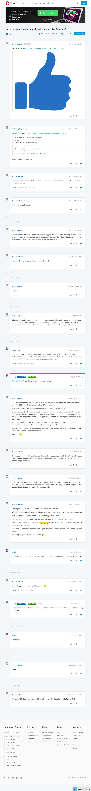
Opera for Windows (13, 736)
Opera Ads (31, 742)
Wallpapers (31, 739)
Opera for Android (12, 756)
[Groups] (44, 3)
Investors (76, 742)
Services (31, 727)
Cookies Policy (62, 739)
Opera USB (10, 748)
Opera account (32, 735)
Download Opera (49, 13)
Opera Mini (10, 759)
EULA (59, 742)
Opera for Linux (11, 742)
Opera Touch (10, 762)
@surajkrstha (43, 376)
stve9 (14, 552)
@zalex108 (29, 129)
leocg (14, 377)
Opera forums (47, 739)
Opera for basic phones (14, 766)
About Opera (78, 732)
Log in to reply (79, 34)
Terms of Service (63, 745)
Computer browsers (11, 732)
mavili (14, 635)
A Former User (17, 44)
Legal (60, 727)
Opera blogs (46, 735)
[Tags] (36, 3)
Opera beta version (13, 745)
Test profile (22, 154)
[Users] (40, 3)
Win (45, 154)
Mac (41, 154)
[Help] (53, 3)
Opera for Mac (11, 739)
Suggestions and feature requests (20, 34)
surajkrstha (16, 350)
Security (60, 732)
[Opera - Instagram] (21, 777)
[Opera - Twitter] (9, 777)
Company (77, 727)
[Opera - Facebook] (5, 777)
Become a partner (80, 745)
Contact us (77, 748)
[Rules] (48, 3)
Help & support (47, 732)
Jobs (75, 739)
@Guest (28, 44)
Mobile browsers (10, 752)
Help (44, 727)
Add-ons (30, 732)
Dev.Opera (46, 742)
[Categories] (28, 3)
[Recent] (32, 3)
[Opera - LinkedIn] (17, 777)
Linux (37, 154)
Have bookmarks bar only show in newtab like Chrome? (43, 48)
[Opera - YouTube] (13, 777)
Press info (76, 735)
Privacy (60, 735)
